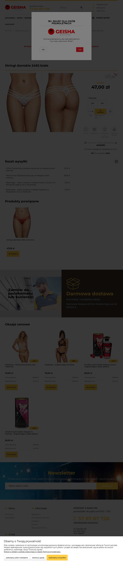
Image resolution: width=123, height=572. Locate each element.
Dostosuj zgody (38, 558)
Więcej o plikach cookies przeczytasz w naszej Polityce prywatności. (32, 552)
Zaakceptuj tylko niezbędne (17, 558)
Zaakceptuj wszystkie (57, 558)
